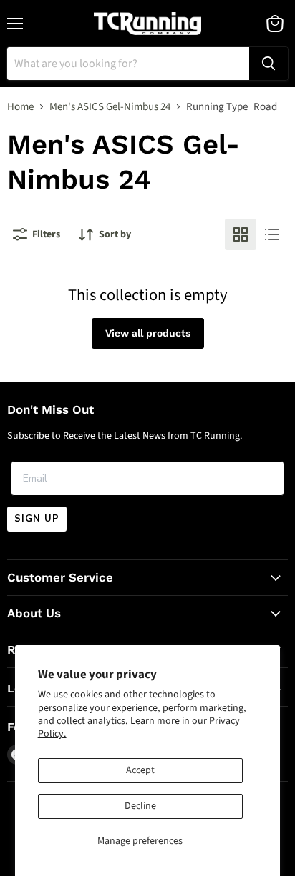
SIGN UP (36, 518)
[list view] (272, 234)
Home (20, 107)
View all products (147, 333)
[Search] (268, 63)
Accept (140, 770)
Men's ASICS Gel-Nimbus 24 (109, 107)
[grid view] (240, 234)
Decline (140, 806)
